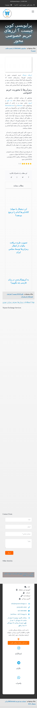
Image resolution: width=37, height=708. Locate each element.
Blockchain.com (9, 105)
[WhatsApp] (16, 177)
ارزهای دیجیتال (27, 75)
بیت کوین (9, 100)
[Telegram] (11, 177)
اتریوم (30, 103)
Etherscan (19, 105)
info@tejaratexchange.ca (15, 1)
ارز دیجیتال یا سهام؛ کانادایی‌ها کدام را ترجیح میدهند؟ (18, 212)
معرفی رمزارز (12, 302)
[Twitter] (22, 177)
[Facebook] (28, 177)
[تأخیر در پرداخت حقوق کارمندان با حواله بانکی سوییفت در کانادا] (18, 572)
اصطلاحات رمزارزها (24, 302)
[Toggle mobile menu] (33, 11)
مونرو (4, 302)
